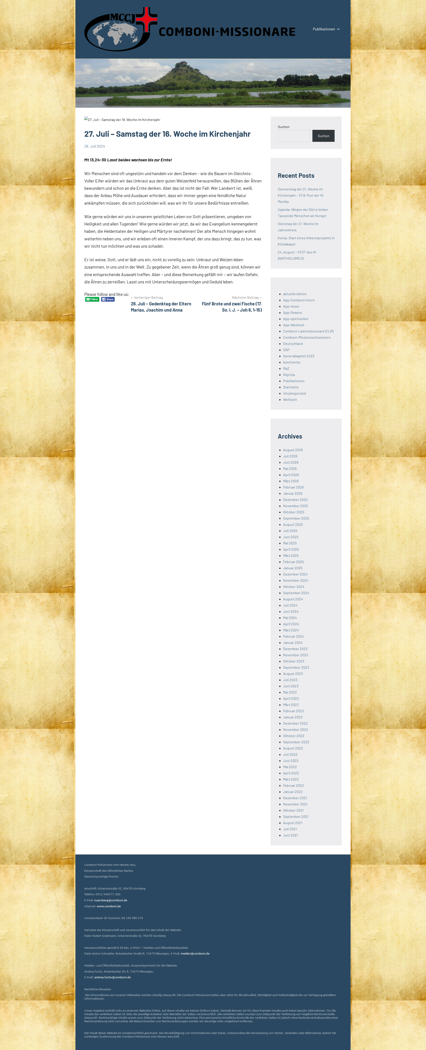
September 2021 (296, 816)
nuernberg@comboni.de (110, 900)
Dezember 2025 (295, 499)
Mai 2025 (290, 543)
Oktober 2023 (293, 661)
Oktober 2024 (293, 586)
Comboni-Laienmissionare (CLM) (308, 331)
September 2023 (296, 667)
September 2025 (296, 518)
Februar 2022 (293, 785)
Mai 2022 (290, 767)
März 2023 (291, 704)
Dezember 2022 (295, 723)
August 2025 (293, 524)
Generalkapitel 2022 (299, 356)
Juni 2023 (290, 686)
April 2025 (291, 549)
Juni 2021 (290, 835)
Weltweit (290, 399)
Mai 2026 (290, 468)
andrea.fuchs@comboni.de (112, 977)
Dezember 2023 (295, 649)
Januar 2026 (292, 493)
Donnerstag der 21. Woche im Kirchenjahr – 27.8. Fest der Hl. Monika (301, 195)
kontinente (291, 362)
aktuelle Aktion (295, 294)
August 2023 (293, 673)
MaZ (286, 368)
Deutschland (293, 343)
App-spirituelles (295, 318)
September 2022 (296, 742)
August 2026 (293, 450)
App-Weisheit (293, 325)
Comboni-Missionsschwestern (307, 337)
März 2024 (291, 630)
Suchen (284, 127)
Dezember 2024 (295, 574)
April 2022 (291, 773)
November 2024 (295, 580)
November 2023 (295, 655)
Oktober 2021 (293, 810)
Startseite (291, 387)
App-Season (292, 312)
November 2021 (295, 804)
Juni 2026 (290, 462)
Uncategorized (294, 393)
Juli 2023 (290, 680)
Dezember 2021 (295, 798)
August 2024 (293, 599)
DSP (286, 350)
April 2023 (291, 698)
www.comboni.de (109, 906)
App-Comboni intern (299, 300)
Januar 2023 (292, 717)
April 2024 (291, 624)
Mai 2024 (290, 617)
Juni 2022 (291, 760)
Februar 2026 (293, 487)
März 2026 (291, 481)
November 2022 (295, 729)
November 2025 (295, 506)
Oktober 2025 (293, 512)
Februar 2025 (293, 562)
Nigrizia (289, 374)
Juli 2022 (290, 754)
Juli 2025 (290, 530)
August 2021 (292, 823)
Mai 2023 (290, 692)
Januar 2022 (293, 791)
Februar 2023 (293, 711)
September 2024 (296, 593)
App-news (291, 306)
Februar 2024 (293, 636)
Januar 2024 (293, 642)
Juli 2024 (290, 605)
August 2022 (293, 748)
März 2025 (291, 555)
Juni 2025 (290, 537)
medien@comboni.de (195, 953)
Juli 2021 (290, 829)
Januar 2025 (292, 568)
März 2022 (291, 779)
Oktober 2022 (293, 736)
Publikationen (324, 29)
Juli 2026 (290, 456)
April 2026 (291, 475)
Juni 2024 (291, 611)
